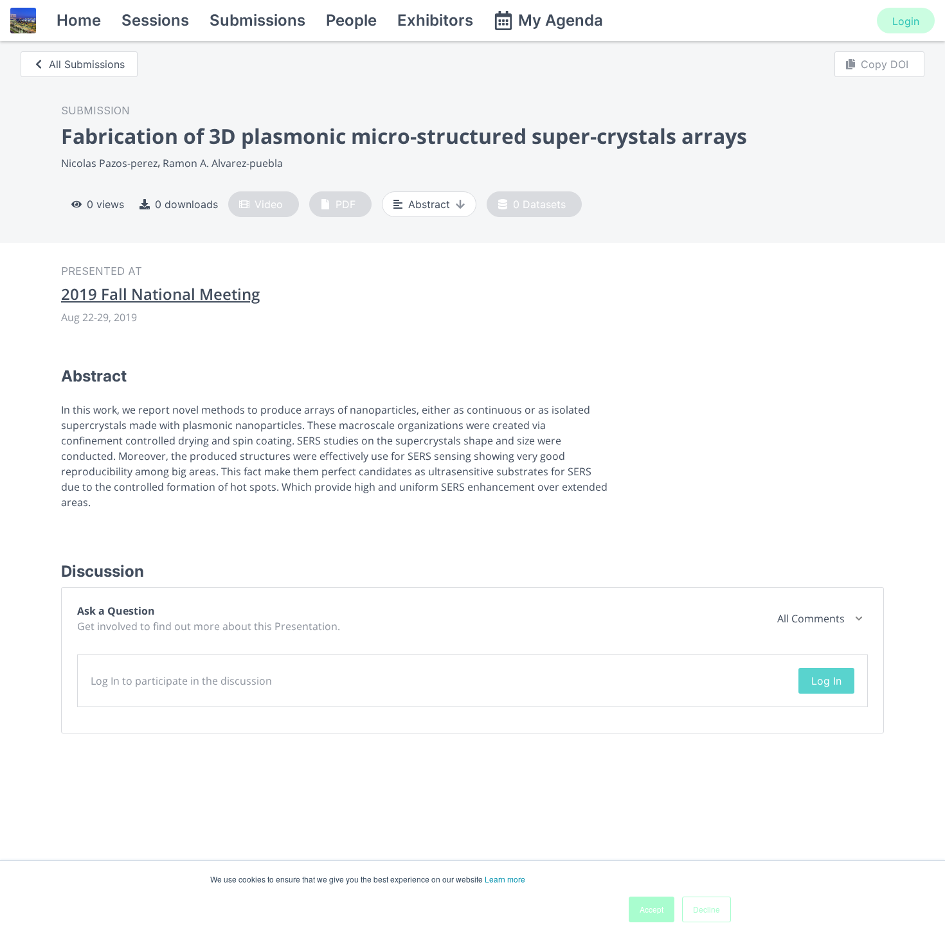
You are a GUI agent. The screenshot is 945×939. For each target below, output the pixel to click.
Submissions (257, 20)
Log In (826, 680)
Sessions (155, 20)
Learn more (505, 878)
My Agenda (560, 20)
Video (269, 204)
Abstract (429, 204)
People (351, 20)
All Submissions (87, 64)
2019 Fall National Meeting (160, 294)
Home (79, 20)
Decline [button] (706, 909)
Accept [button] (651, 909)
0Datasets (539, 204)
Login (905, 21)
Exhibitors (435, 20)
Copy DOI (884, 64)
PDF (346, 204)
